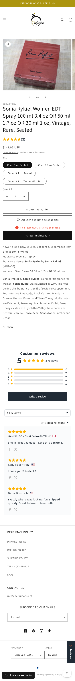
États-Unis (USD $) (24, 654)
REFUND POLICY (16, 550)
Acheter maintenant (37, 235)
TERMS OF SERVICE (18, 566)
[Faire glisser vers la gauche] (29, 97)
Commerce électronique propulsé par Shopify (44, 675)
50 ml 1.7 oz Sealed (49, 165)
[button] (5, 20)
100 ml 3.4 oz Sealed (19, 173)
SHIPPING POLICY (17, 558)
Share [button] (10, 327)
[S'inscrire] (64, 617)
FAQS (10, 574)
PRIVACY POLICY (16, 541)
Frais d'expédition (10, 152)
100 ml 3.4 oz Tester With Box (25, 181)
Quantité (7, 189)
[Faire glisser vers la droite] (46, 97)
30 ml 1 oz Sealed (17, 165)
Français (52, 654)
